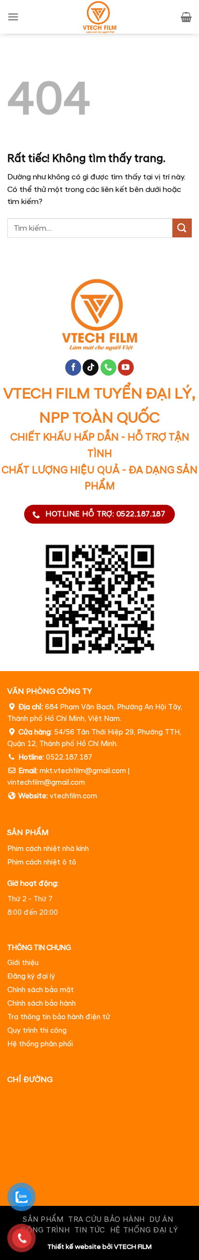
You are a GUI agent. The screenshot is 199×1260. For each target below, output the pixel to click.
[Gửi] (182, 228)
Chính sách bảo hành (41, 1004)
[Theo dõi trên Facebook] (73, 368)
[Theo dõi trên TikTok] (91, 368)
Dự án (161, 1219)
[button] (13, 17)
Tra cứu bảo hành (106, 1219)
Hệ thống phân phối (40, 1044)
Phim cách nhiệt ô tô (41, 862)
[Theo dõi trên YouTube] (126, 368)
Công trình (45, 1230)
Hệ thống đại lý (144, 1230)
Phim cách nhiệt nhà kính (48, 848)
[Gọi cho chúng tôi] (108, 368)
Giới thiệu (23, 963)
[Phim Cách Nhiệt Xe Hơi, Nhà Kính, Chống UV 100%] (99, 17)
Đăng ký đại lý (31, 977)
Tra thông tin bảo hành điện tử (58, 1017)
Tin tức (89, 1230)
